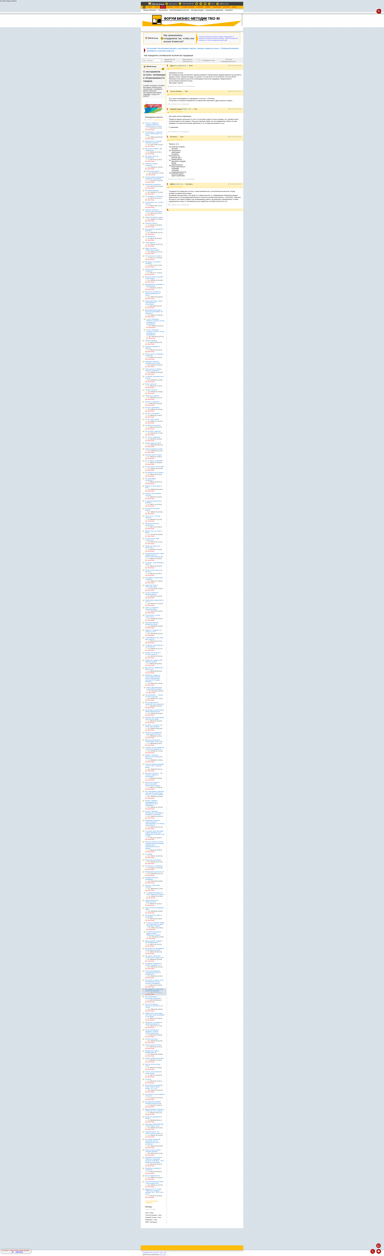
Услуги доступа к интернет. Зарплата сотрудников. (153, 369)
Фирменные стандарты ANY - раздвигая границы (154, 661)
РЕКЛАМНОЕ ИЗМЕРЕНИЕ (214, 10)
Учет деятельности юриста (153, 256)
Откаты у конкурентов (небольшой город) (152, 608)
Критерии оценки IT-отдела (153, 455)
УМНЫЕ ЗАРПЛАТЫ (149, 10)
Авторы (170, 7)
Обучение (199, 7)
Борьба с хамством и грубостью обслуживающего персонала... (154, 756)
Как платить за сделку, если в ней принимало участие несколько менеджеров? (154, 981)
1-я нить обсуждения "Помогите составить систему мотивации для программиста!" (155, 321)
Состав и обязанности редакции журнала (152, 593)
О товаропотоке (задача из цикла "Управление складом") (155, 893)
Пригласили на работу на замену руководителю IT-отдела (153, 293)
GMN (171, 184)
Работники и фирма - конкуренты (151, 164)
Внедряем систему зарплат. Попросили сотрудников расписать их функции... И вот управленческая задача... (154, 1160)
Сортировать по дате (159, 119)
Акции (234, 7)
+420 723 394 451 (188, 4)
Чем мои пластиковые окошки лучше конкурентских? (154, 1182)
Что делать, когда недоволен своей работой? (154, 646)
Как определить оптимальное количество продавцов (154, 990)
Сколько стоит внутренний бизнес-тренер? (153, 1072)
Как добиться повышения (153, 425)
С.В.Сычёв (163, 1254)
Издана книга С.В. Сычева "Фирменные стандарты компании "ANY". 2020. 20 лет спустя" (154, 1191)
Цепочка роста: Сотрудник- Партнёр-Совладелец (153, 141)
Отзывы (207, 7)
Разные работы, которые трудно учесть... (152, 615)
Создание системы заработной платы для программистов (154, 748)
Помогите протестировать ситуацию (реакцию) (153, 1150)
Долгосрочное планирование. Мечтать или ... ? (154, 668)
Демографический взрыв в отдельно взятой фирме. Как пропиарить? (154, 311)
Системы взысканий (151, 1039)
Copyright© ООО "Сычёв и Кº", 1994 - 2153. (155, 1252)
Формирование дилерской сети (154, 872)
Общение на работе (151, 223)
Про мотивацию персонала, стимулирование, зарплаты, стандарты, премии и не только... (189, 48)
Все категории (151, 48)
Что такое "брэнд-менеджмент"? (150, 479)
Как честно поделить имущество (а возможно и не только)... (154, 1005)
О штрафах (148, 854)
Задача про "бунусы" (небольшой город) (151, 585)
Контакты (226, 7)
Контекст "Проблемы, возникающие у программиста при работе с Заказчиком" (154, 813)
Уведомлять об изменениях (169, 60)
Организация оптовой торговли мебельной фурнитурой (154, 710)
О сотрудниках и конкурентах (154, 196)
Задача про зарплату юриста (154, 217)
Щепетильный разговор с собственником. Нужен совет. (154, 740)
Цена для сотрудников (152, 401)
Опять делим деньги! (152, 171)
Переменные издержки (152, 396)
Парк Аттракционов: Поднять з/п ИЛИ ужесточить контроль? (154, 1110)
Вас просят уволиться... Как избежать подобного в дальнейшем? (153, 774)
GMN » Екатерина (151, 1222)
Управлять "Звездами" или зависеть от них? (153, 631)
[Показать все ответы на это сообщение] (181, 86)
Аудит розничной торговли (153, 1045)
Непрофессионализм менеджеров (151, 878)
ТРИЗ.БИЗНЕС (163, 10)
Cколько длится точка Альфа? (154, 466)
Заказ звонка (173, 4)
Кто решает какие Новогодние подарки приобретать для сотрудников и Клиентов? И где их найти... (154, 833)
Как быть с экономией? (152, 413)
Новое (150, 7)
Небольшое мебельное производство (152, 524)
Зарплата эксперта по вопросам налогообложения (153, 210)
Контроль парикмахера (152, 407)
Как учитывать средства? (153, 431)
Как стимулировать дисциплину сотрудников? (153, 997)
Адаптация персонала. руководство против (152, 623)
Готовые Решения (187, 7)
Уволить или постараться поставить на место (153, 653)
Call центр (148, 1079)
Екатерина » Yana (151, 1219)
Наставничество (150, 236)
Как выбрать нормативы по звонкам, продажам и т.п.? (153, 964)
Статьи (156, 7)
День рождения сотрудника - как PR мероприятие (154, 941)
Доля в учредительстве (152, 1175)
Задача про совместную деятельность (152, 546)
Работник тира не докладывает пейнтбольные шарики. (154, 718)
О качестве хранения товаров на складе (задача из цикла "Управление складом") (155, 924)
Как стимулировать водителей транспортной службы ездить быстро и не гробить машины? (154, 793)
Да (13, 1252)
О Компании (216, 7)
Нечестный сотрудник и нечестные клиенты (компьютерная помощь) (152, 784)
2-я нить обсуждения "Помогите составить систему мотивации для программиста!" (155, 332)
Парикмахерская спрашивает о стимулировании (154, 285)
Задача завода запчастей (153, 443)
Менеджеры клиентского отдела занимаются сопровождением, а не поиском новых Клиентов (154, 823)
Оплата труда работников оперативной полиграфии (154, 688)
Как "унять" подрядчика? (152, 437)
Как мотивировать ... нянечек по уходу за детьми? (154, 695)
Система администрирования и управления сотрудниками (154, 177)
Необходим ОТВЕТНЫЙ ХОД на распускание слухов (154, 1125)
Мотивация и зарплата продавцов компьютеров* (153, 362)
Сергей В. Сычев (175, 109)
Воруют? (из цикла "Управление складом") (152, 249)
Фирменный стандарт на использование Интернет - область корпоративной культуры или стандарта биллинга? (153, 678)
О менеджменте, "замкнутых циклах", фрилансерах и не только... (154, 133)
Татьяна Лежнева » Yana (153, 1215)
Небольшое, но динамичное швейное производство (153, 1023)
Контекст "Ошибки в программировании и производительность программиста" (151, 803)
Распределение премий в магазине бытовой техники (153, 1102)
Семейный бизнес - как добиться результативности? (154, 1132)
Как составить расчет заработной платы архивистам (154, 703)
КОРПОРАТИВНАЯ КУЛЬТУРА (179, 10)
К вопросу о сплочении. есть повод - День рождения (154, 725)
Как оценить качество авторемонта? (151, 157)
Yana (171, 65)
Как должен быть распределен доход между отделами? (154, 949)
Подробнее (19, 1252)
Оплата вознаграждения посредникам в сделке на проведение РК (153, 972)
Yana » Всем (149, 1213)
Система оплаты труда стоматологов (152, 539)
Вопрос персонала (150, 384)
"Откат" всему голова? (152, 419)
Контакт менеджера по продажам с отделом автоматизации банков (152, 1031)
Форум (163, 7)
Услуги (177, 7)
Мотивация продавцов (152, 190)
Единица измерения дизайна (154, 449)
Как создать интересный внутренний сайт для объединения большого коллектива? (152, 1142)
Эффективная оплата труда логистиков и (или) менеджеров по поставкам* (154, 1015)
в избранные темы (208, 60)
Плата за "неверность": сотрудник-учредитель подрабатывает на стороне (153, 124)
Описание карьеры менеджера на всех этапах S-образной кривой (154, 765)
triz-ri (213, 4)
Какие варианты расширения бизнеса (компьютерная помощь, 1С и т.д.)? (154, 1086)
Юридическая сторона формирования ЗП (152, 1051)
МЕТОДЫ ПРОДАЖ (197, 10)
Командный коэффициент (153, 184)
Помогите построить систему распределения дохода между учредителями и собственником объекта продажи (154, 845)
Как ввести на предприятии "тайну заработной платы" (153, 733)
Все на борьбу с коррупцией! (154, 460)
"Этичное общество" (151, 390)
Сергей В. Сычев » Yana (153, 1217)
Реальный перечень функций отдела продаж (154, 277)
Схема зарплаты (150, 242)
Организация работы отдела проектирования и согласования (153, 302)
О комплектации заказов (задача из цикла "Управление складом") (153, 933)
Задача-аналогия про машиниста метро (151, 901)
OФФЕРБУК (229, 10)
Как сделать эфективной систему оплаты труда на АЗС (154, 956)
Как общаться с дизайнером (153, 866)
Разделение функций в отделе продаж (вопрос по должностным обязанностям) (154, 555)
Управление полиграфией (153, 860)
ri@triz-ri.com (224, 4)
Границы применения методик (154, 1058)
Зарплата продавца (151, 340)
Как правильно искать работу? (154, 472)
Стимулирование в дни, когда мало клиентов (154, 638)
